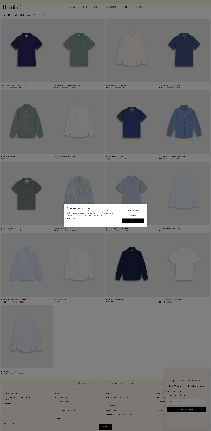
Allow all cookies (133, 221)
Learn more (71, 218)
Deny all (133, 215)
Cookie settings (133, 210)
